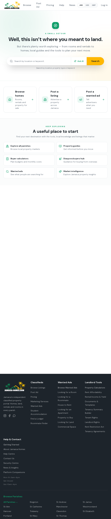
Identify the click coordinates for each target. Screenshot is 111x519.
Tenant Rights (91, 417)
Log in (104, 5)
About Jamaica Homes (14, 449)
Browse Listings (38, 387)
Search (95, 61)
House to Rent (64, 405)
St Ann (6, 506)
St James (87, 502)
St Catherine (36, 506)
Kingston (34, 502)
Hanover (7, 511)
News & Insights (10, 467)
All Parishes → (10, 502)
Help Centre (9, 454)
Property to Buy (65, 417)
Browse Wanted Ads (67, 387)
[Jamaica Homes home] (12, 5)
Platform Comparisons (14, 472)
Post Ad (38, 5)
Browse (27, 5)
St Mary (33, 516)
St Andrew (61, 502)
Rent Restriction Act (94, 426)
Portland (7, 516)
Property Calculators (95, 387)
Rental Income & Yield (95, 397)
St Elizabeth (88, 511)
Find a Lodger (37, 418)
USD (87, 5)
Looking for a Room (67, 392)
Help (61, 5)
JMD (81, 5)
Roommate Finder (39, 423)
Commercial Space (67, 426)
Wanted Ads (36, 406)
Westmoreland (90, 506)
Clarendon (61, 511)
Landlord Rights (92, 422)
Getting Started (11, 444)
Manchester (62, 506)
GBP (94, 5)
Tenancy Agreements (95, 431)
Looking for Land (66, 422)
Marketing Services (39, 401)
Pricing (50, 5)
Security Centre (10, 463)
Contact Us (8, 458)
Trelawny (34, 511)
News (72, 5)
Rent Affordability (93, 392)
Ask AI (80, 61)
